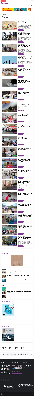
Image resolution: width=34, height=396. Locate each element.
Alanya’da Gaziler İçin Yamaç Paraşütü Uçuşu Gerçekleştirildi (24, 103)
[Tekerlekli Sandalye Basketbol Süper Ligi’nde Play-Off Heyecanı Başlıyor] (13, 368)
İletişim (32, 393)
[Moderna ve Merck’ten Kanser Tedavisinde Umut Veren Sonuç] (4, 280)
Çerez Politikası (25, 393)
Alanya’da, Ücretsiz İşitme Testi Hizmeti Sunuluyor (24, 149)
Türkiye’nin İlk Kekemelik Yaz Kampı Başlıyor (13, 287)
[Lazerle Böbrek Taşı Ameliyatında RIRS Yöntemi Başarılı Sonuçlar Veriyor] (4, 276)
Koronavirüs (14, 354)
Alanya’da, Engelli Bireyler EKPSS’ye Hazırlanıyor (23, 138)
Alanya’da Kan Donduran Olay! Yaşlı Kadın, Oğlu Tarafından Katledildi (24, 239)
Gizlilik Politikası (20, 393)
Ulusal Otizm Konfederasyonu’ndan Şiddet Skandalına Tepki (24, 58)
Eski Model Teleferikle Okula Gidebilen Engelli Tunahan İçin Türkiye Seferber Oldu (24, 46)
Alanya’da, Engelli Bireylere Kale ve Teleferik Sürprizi (25, 227)
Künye (17, 393)
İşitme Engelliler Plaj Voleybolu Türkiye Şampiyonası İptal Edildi (24, 23)
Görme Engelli (7, 354)
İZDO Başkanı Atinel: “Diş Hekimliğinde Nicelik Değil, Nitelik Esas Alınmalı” (18, 271)
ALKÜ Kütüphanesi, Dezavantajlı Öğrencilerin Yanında (24, 171)
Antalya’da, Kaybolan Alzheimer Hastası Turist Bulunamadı (25, 194)
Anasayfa (3, 14)
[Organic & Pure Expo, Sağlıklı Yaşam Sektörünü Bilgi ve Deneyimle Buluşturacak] (4, 292)
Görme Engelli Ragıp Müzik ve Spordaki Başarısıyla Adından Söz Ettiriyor (24, 160)
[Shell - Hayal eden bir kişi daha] (17, 9)
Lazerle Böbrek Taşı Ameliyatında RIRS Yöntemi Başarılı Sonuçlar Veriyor (18, 275)
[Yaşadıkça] (4, 3)
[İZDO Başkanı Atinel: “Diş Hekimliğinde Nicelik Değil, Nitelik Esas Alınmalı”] (4, 272)
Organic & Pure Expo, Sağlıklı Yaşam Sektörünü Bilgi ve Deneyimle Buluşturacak (19, 291)
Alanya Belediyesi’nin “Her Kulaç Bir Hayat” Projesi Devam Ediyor (25, 216)
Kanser (11, 354)
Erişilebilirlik (3, 354)
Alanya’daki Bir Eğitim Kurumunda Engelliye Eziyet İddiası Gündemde (24, 81)
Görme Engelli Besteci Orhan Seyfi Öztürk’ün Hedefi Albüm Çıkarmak (24, 34)
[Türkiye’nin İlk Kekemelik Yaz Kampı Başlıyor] (4, 289)
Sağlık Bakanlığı (22, 354)
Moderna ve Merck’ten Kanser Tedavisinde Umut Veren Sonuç (16, 279)
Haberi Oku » (21, 76)
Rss (30, 393)
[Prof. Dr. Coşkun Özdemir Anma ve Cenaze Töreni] (4, 296)
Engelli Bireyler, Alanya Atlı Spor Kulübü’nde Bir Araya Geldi (24, 205)
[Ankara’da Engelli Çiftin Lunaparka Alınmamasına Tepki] (17, 366)
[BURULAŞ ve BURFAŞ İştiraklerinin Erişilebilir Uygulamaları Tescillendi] (13, 365)
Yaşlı (31, 354)
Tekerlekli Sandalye (27, 354)
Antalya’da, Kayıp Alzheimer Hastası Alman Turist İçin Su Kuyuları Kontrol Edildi (24, 182)
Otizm (18, 354)
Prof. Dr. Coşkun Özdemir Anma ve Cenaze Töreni (14, 295)
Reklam (28, 393)
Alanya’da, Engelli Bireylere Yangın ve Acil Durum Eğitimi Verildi (24, 126)
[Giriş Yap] (31, 5)
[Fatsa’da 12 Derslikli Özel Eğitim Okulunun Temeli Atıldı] (20, 366)
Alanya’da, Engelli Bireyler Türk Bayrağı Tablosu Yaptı (24, 115)
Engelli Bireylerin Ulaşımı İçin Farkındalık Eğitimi (24, 93)
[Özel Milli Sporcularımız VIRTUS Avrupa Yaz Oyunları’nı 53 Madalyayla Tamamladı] (20, 368)
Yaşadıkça (20, 21)
